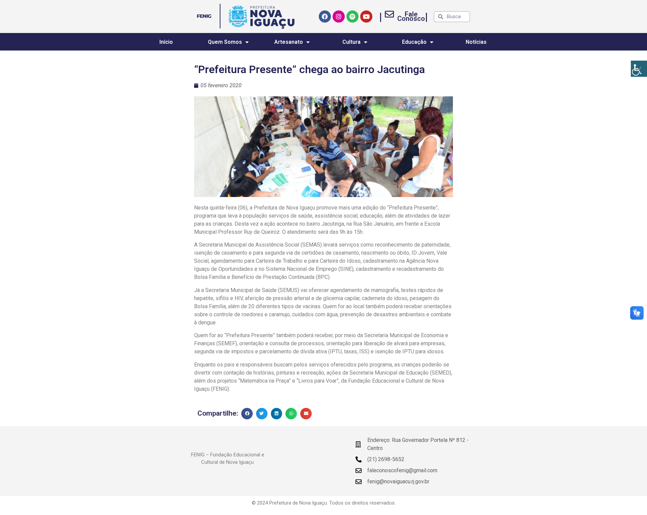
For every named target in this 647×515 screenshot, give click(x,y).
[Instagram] (339, 16)
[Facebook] (325, 16)
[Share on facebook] (247, 413)
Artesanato (288, 42)
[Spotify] (352, 16)
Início (166, 42)
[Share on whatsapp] (291, 413)
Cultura (351, 42)
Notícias (476, 42)
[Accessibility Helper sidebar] (639, 69)
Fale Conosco (411, 16)
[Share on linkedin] (276, 413)
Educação (414, 42)
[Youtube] (366, 16)
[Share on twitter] (262, 413)
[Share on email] (306, 413)
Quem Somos (225, 42)
